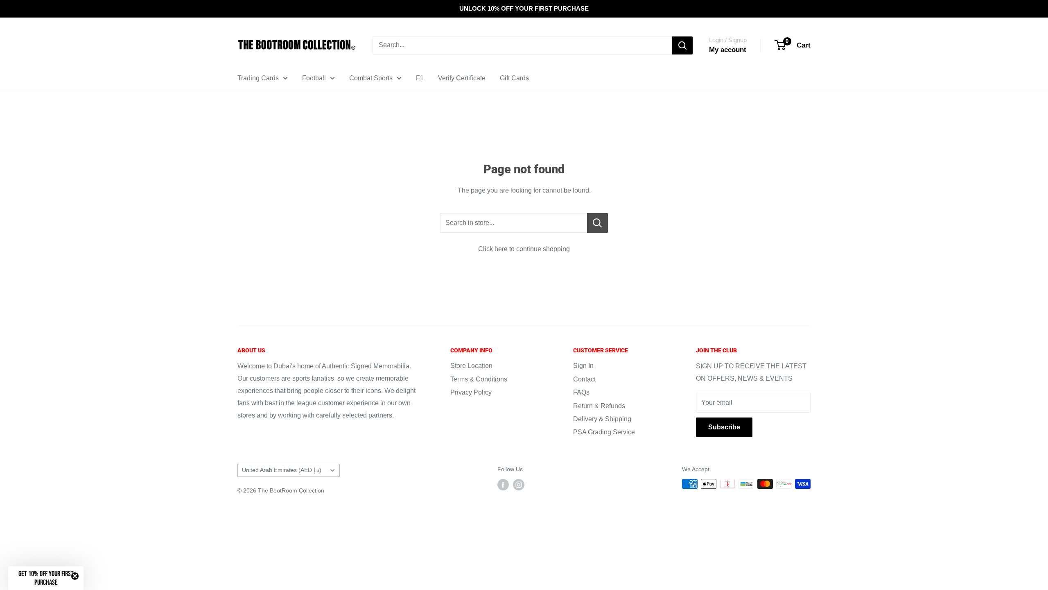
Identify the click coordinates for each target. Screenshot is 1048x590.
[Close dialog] (593, 190)
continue (524, 370)
